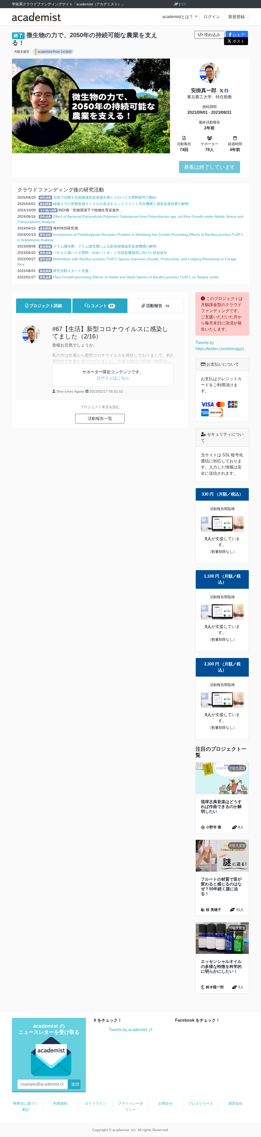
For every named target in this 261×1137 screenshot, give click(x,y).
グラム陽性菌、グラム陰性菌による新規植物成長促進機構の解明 (104, 246)
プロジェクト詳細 (45, 306)
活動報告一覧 (100, 418)
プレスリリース (200, 1103)
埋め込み (212, 35)
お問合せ (165, 1103)
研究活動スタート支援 (71, 271)
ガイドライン (95, 1103)
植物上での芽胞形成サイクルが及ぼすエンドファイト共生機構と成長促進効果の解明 (121, 204)
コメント (101, 306)
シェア (238, 35)
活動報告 (157, 306)
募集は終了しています (209, 167)
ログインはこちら (113, 378)
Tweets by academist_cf (130, 1030)
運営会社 (235, 1103)
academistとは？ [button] (178, 17)
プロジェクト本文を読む (100, 407)
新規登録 (236, 17)
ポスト (238, 41)
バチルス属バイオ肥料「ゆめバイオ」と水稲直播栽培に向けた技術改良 (110, 253)
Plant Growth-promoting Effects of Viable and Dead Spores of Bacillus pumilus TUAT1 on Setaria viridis (136, 277)
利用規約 (60, 1103)
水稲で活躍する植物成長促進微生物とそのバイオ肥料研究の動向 (104, 197)
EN (183, 4)
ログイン (212, 17)
